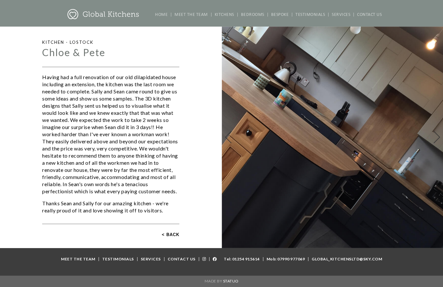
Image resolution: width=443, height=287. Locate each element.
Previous (228, 137)
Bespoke (280, 15)
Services (341, 15)
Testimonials (310, 15)
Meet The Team (191, 15)
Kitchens (224, 15)
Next (437, 137)
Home (161, 15)
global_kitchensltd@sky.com (347, 259)
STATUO (231, 281)
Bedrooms (252, 15)
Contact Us (369, 15)
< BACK (170, 234)
